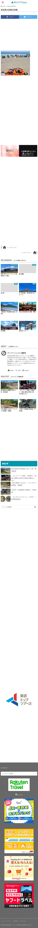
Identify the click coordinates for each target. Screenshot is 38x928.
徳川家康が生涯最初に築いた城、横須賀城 (23, 470)
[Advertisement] (19, 34)
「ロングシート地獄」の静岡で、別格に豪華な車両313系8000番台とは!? (23, 478)
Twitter (19, 370)
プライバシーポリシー (6, 921)
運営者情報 (15, 921)
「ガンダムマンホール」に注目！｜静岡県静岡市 (23, 498)
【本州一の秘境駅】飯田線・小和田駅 (23, 491)
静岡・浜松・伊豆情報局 (15, 925)
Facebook (26, 370)
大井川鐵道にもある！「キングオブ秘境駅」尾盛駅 (23, 484)
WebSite (12, 370)
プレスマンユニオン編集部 (16, 353)
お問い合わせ (23, 921)
